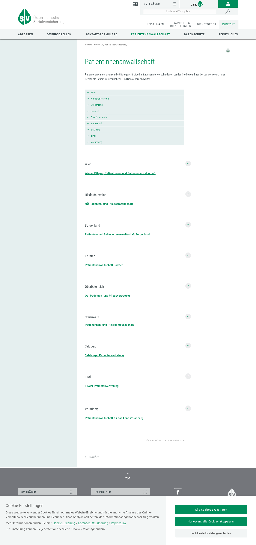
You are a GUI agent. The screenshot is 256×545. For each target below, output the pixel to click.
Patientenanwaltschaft (150, 34)
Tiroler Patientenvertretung (102, 386)
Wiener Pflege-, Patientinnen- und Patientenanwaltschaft (120, 173)
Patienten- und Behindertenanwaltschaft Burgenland (117, 234)
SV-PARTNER (103, 492)
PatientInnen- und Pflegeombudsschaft (109, 324)
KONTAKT (228, 24)
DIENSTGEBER (206, 24)
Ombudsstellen (59, 34)
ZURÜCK (94, 457)
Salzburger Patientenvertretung (104, 355)
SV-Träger (152, 4)
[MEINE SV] (199, 3)
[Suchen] (231, 11)
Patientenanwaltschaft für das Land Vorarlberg (114, 418)
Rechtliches (228, 34)
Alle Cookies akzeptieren (211, 509)
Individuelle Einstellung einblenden (211, 533)
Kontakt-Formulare (101, 34)
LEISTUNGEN (155, 24)
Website (88, 44)
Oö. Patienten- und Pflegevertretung (107, 295)
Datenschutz (194, 34)
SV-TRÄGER (28, 492)
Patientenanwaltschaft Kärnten (104, 265)
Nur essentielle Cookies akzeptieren (211, 521)
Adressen (25, 34)
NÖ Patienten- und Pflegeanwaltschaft (109, 204)
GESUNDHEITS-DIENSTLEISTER (180, 24)
